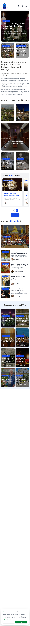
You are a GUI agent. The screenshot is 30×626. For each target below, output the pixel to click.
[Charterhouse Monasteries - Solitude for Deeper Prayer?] (15, 137)
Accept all (21, 622)
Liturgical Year (6, 21)
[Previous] (13, 210)
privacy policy (7, 619)
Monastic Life (6, 138)
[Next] (17, 210)
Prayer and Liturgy (21, 46)
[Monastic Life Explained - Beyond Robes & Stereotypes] (15, 236)
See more (15, 215)
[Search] (22, 6)
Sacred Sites (6, 110)
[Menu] (18, 6)
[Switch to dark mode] (26, 6)
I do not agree (8, 622)
